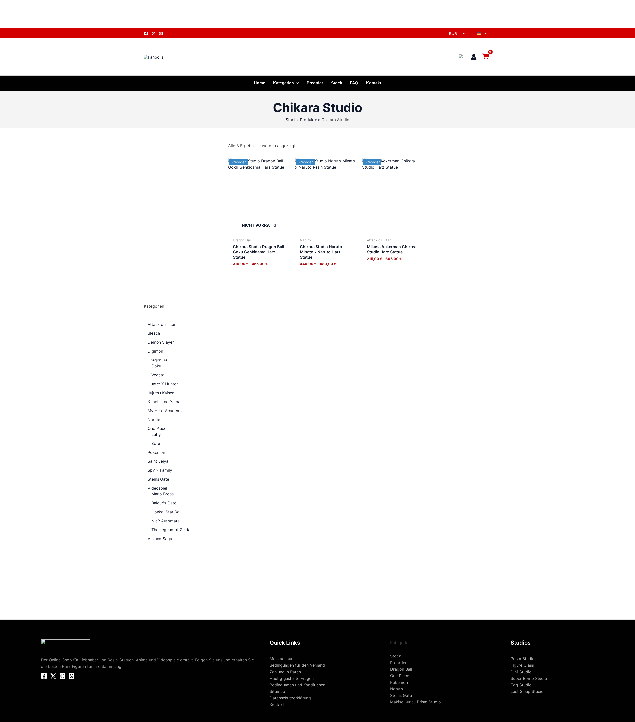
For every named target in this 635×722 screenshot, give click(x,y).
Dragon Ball (401, 669)
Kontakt (373, 83)
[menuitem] (482, 33)
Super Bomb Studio (529, 678)
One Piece (399, 675)
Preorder (315, 83)
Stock (336, 83)
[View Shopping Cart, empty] (486, 56)
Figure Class (522, 665)
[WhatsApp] (71, 676)
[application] (484, 33)
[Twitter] (153, 33)
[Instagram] (161, 33)
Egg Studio (521, 684)
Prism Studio (523, 658)
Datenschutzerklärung (290, 697)
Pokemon (399, 682)
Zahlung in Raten (285, 671)
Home (259, 83)
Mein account (282, 658)
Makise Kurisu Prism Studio (415, 701)
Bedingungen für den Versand (297, 665)
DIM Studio (521, 671)
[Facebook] (146, 33)
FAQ (354, 83)
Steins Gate (401, 695)
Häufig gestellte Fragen (292, 678)
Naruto (396, 688)
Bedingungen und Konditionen (297, 684)
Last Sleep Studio (527, 691)
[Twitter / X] (53, 676)
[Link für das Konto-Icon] (474, 57)
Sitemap (277, 691)
